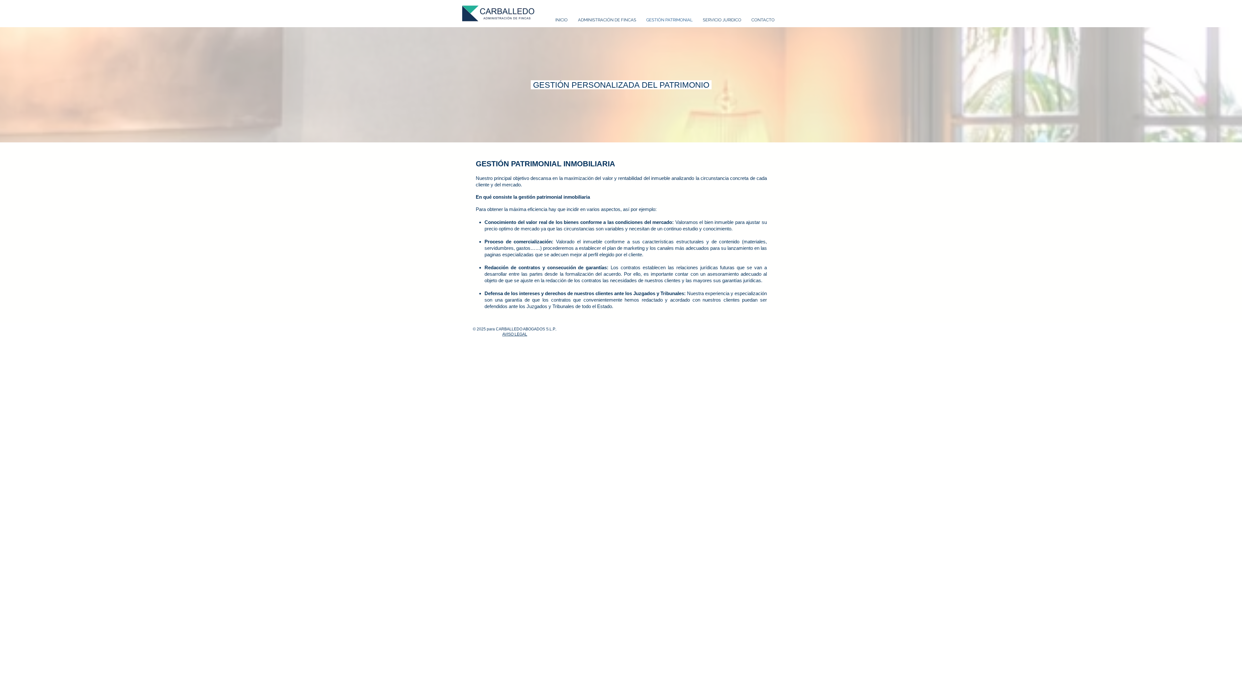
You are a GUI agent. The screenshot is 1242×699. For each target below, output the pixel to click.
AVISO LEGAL (514, 334)
